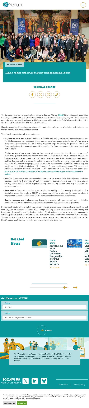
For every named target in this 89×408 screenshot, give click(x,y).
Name (7, 303)
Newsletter (63, 385)
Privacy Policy (79, 385)
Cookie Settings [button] (9, 403)
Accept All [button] (22, 403)
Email (7, 313)
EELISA (61, 115)
